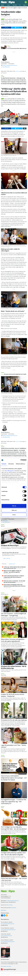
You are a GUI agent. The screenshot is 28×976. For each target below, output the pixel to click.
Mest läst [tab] (4, 564)
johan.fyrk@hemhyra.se (6, 935)
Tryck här (18, 71)
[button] (8, 5)
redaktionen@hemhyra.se (13, 900)
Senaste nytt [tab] (12, 564)
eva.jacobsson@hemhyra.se (7, 923)
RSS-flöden (3, 910)
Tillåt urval (14, 510)
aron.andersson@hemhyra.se (8, 941)
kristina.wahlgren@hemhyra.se (10, 65)
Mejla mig (5, 520)
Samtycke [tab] (4, 463)
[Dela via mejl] (25, 28)
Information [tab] (11, 463)
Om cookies (7, 974)
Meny (24, 5)
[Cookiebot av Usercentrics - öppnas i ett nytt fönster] (20, 460)
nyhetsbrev (13, 907)
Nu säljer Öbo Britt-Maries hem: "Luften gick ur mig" (13, 78)
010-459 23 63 (6, 67)
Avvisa (14, 514)
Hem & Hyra (9, 905)
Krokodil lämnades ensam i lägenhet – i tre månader (13, 450)
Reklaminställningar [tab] (20, 463)
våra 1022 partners (9, 470)
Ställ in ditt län (6, 558)
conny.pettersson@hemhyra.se (8, 929)
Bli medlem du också (6, 966)
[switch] (24, 491)
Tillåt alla (14, 505)
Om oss (2, 974)
